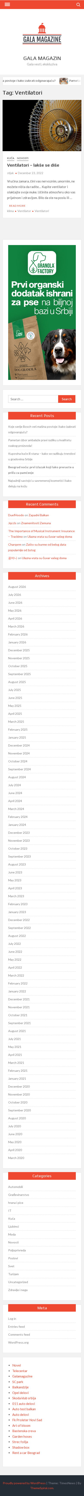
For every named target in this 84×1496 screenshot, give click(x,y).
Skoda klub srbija (24, 1398)
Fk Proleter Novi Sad (27, 1420)
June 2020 (15, 1134)
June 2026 (15, 602)
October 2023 (17, 848)
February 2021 (18, 1070)
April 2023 (15, 888)
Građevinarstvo (18, 1194)
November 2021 (19, 1007)
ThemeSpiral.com (41, 1488)
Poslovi (13, 1258)
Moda (12, 1234)
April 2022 (15, 967)
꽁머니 (12, 558)
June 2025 (15, 698)
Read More (17, 205)
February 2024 (18, 817)
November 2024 (19, 753)
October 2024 (17, 761)
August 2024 (17, 777)
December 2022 (19, 920)
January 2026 (17, 642)
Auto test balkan (24, 1409)
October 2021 (17, 1015)
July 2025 (14, 690)
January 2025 (17, 737)
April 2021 (15, 1055)
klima (10, 211)
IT (9, 1210)
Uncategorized (18, 1282)
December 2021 (19, 999)
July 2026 (14, 594)
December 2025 (19, 650)
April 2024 (15, 801)
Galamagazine (22, 1376)
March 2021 (16, 1062)
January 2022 (17, 991)
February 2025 (18, 729)
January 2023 (17, 912)
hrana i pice (15, 1202)
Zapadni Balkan (39, 515)
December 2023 (19, 832)
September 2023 (19, 856)
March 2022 (16, 975)
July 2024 (14, 785)
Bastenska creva (24, 1431)
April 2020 (15, 1150)
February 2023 (18, 904)
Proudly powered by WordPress (24, 1483)
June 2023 (15, 872)
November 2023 (19, 840)
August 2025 (17, 682)
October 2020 (17, 1102)
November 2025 (19, 658)
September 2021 (19, 1023)
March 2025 (16, 721)
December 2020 (19, 1086)
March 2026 (16, 626)
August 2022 (17, 936)
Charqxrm (14, 544)
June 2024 (15, 793)
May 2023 (14, 880)
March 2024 (16, 809)
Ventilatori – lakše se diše (33, 165)
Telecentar (20, 1371)
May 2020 (14, 1142)
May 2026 (14, 610)
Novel (16, 1365)
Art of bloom (21, 1425)
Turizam (13, 1274)
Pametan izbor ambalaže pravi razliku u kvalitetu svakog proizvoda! (39, 442)
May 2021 (14, 1047)
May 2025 (14, 705)
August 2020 (17, 1118)
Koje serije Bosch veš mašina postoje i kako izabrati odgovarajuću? (42, 429)
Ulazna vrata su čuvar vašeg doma (50, 536)
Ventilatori (42, 211)
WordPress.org (18, 1342)
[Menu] (7, 4)
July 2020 (14, 1126)
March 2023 (16, 896)
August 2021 (17, 1031)
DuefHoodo (16, 515)
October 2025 (17, 666)
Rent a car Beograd (26, 1453)
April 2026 (15, 618)
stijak (10, 173)
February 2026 (18, 634)
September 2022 (19, 928)
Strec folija (20, 1442)
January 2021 (17, 1078)
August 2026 (17, 586)
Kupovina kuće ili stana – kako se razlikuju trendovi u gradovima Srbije (41, 456)
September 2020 (19, 1110)
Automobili (15, 1187)
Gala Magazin (42, 58)
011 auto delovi (23, 1404)
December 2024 (19, 745)
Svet (11, 1266)
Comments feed (19, 1334)
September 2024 (19, 769)
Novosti (22, 158)
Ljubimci (13, 1226)
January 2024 (17, 824)
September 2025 (19, 674)
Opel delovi (20, 1393)
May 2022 (14, 959)
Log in (12, 1318)
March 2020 (16, 1158)
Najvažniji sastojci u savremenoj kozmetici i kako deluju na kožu (40, 483)
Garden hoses (22, 1436)
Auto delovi (20, 1414)
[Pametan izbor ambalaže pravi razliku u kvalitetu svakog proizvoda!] (61, 80)
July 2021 (14, 1039)
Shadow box (21, 1447)
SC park (17, 1382)
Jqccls (12, 523)
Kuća (10, 158)
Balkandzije (20, 1387)
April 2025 (15, 713)
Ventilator (24, 211)
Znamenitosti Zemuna (36, 523)
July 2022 (14, 943)
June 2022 (15, 951)
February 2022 (18, 983)
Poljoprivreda (17, 1250)
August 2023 (17, 864)
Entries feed (16, 1326)
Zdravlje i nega (18, 1290)
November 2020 (19, 1094)
